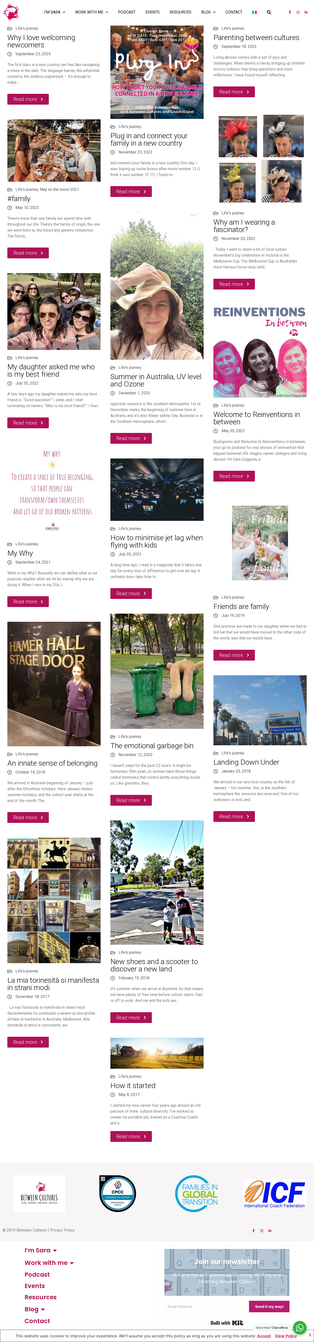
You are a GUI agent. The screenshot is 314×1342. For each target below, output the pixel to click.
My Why (20, 553)
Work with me (89, 12)
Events (152, 12)
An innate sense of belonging (52, 763)
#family (18, 198)
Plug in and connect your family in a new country (149, 139)
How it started (133, 1085)
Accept (264, 1335)
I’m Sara (52, 12)
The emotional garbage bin (152, 745)
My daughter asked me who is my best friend (51, 370)
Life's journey (26, 28)
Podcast (127, 12)
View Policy (286, 1335)
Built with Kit (227, 1322)
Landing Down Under (246, 762)
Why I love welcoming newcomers (41, 41)
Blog (206, 12)
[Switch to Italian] (254, 12)
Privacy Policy (62, 1230)
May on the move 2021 (59, 189)
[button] (269, 12)
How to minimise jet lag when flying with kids (156, 541)
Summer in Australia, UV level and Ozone (155, 380)
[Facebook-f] (290, 12)
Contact (233, 12)
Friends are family (241, 606)
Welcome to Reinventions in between (256, 418)
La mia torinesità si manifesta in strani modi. (53, 984)
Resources (180, 12)
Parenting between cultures (256, 37)
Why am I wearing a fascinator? (244, 226)
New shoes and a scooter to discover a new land (154, 965)
